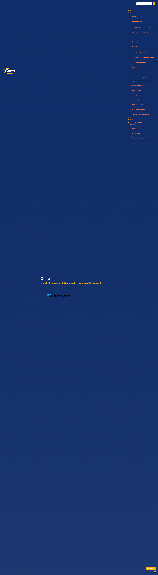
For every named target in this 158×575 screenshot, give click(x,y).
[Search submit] (154, 3)
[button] (141, 8)
